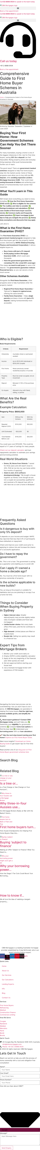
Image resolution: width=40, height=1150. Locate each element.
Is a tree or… (9, 783)
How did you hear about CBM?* (11, 1086)
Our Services (6, 975)
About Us (5, 971)
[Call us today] (18, 58)
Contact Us (6, 998)
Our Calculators (7, 980)
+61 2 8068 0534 (6, 66)
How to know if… (12, 895)
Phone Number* (6, 1079)
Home (2, 97)
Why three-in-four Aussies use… (13, 805)
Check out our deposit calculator (12, 450)
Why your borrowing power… (14, 868)
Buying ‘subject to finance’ (13, 844)
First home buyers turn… (18, 827)
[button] (18, 8)
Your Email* (4, 1073)
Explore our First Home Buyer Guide (18, 737)
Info (3, 989)
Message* (3, 1133)
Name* (2, 1066)
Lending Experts (8, 984)
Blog (3, 993)
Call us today (8, 61)
